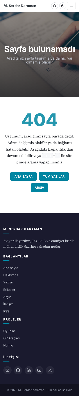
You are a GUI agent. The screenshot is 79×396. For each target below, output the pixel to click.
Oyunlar (9, 331)
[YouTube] (39, 370)
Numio (8, 345)
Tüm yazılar (54, 176)
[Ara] (54, 5)
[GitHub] (18, 370)
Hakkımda (10, 275)
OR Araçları (11, 338)
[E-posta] (7, 370)
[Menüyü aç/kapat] (71, 6)
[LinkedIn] (29, 370)
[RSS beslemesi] (50, 370)
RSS (6, 311)
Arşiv (39, 187)
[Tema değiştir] (62, 5)
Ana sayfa (23, 176)
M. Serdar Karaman (20, 5)
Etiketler (9, 289)
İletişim (8, 304)
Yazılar (8, 282)
